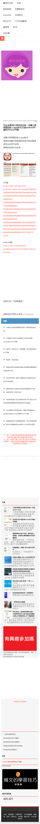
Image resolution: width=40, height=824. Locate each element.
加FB (15, 27)
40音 (19, 3)
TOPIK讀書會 (21, 21)
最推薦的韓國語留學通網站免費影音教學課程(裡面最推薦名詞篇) (24, 570)
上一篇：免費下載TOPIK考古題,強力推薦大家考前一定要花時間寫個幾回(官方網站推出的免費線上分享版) (20, 441)
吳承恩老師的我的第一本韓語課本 (23, 593)
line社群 (33, 816)
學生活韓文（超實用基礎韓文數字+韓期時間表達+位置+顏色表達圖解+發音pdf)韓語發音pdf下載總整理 (24, 614)
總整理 (6, 27)
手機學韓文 (20, 9)
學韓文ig (13, 816)
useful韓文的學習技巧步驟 (12, 762)
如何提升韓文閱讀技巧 (10, 750)
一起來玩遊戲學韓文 (9, 734)
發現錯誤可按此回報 (20, 701)
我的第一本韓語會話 (12, 360)
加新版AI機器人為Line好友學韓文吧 (24, 557)
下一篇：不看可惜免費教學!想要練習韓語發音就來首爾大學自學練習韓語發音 (20, 436)
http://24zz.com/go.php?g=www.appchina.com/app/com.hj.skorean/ (19, 249)
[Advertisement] (20, 99)
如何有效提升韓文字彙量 (11, 738)
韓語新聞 (7, 9)
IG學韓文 (19, 15)
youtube (7, 15)
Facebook (28, 314)
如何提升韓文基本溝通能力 (11, 742)
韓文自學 (9, 3)
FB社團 (6, 33)
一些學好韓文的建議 (19, 602)
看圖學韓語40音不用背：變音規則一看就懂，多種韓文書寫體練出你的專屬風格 (24, 535)
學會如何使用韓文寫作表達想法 (13, 746)
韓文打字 (7, 21)
